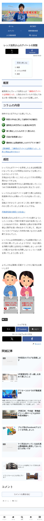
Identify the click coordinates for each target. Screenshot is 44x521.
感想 (18, 74)
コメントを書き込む (22, 494)
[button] (35, 329)
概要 (18, 67)
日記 (5, 319)
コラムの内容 (21, 71)
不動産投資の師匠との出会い (13, 212)
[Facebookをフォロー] (32, 338)
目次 (19, 63)
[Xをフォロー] (12, 338)
